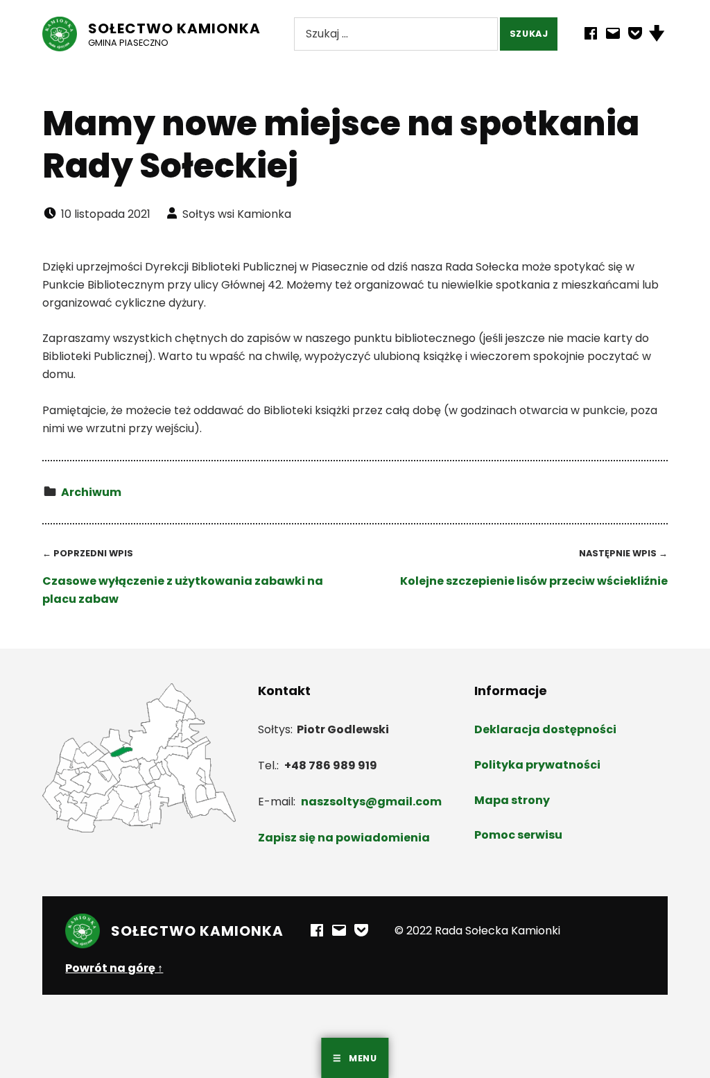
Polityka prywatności (537, 765)
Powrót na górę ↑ (114, 968)
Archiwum (91, 492)
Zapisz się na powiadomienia (344, 838)
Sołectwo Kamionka (174, 28)
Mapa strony (512, 800)
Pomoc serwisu (518, 835)
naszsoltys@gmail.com (371, 802)
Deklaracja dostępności (545, 729)
